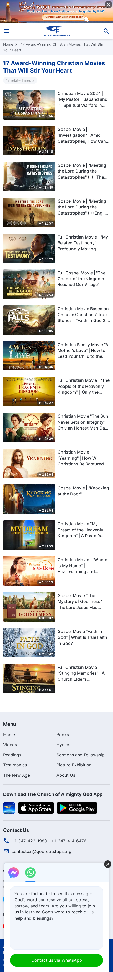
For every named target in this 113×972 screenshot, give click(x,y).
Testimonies (15, 765)
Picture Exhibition (73, 765)
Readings (12, 754)
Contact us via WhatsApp (56, 960)
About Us (65, 775)
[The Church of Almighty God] (56, 31)
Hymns (63, 744)
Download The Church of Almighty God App (52, 794)
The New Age (16, 775)
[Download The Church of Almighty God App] (9, 807)
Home (8, 44)
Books (62, 734)
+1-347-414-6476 (68, 841)
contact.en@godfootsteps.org (41, 851)
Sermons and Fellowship (80, 754)
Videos (10, 744)
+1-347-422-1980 (29, 841)
